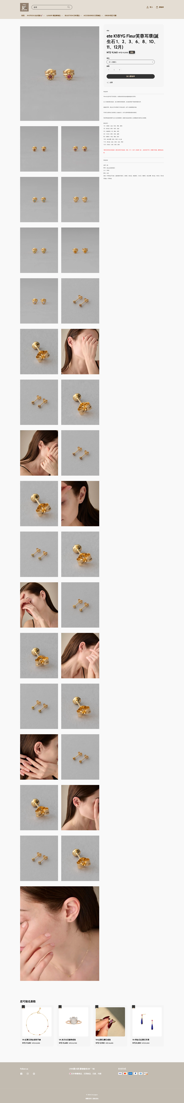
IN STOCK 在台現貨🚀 (34, 15)
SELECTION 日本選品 (72, 15)
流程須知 (95, 1098)
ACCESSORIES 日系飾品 (92, 15)
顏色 (108, 58)
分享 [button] (111, 82)
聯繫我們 (88, 1098)
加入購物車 (130, 76)
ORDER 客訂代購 (110, 15)
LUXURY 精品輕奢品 (54, 15)
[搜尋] (68, 7)
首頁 (22, 15)
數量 (108, 66)
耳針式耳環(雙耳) (111, 167)
